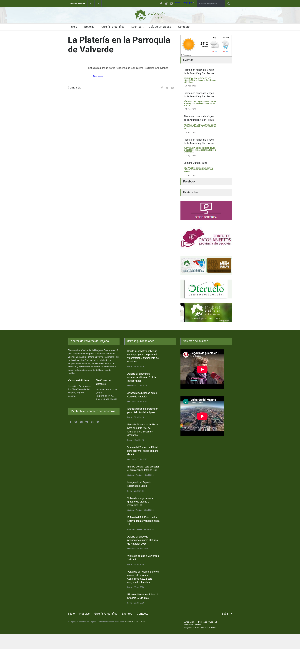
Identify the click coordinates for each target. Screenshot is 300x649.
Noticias (89, 26)
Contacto (184, 26)
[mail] (171, 3)
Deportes (131, 386)
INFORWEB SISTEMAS (135, 622)
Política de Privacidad (207, 622)
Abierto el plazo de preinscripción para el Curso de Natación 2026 (142, 540)
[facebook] (160, 3)
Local (129, 366)
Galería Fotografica (112, 26)
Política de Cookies (192, 625)
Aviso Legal (189, 622)
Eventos (136, 26)
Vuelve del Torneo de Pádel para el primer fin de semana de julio (142, 451)
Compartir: (74, 87)
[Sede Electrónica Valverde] (206, 210)
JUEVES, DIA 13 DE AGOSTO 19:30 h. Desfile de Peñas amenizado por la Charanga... (200, 150)
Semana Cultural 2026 (195, 162)
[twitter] (166, 3)
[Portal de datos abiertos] (206, 237)
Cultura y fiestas (134, 475)
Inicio (73, 26)
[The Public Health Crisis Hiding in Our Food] (206, 265)
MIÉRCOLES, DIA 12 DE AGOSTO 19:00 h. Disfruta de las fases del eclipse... (198, 170)
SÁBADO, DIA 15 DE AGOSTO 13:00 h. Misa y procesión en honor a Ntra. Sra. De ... (200, 103)
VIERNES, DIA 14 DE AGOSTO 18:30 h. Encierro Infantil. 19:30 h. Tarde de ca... (200, 127)
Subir (225, 613)
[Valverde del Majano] (150, 16)
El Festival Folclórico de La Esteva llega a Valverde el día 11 (143, 521)
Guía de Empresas (160, 26)
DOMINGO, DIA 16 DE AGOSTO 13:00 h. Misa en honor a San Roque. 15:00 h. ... (200, 80)
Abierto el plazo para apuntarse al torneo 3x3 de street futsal (141, 377)
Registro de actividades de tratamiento (200, 627)
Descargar (98, 76)
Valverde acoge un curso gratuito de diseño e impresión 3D (140, 502)
